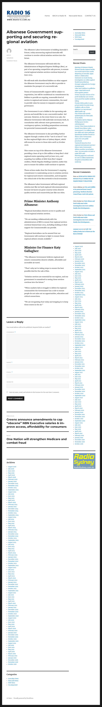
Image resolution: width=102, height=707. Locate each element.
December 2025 (13, 483)
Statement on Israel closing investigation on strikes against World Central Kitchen (85, 80)
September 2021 (13, 591)
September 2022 (13, 565)
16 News (9, 698)
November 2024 (13, 511)
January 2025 (12, 507)
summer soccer (78, 229)
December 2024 (13, 509)
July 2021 (11, 595)
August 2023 (12, 542)
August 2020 (12, 618)
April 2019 (11, 651)
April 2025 (11, 500)
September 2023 (13, 540)
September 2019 (13, 641)
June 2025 (11, 496)
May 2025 (11, 498)
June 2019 (11, 647)
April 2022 (11, 576)
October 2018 (12, 664)
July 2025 (11, 494)
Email (10, 372)
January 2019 (12, 658)
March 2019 (12, 654)
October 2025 (12, 488)
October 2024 (12, 513)
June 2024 (11, 521)
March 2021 (12, 603)
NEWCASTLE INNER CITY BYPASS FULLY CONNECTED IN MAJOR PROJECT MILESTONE (84, 179)
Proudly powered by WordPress (23, 698)
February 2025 (12, 504)
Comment (11, 332)
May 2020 (11, 624)
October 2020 (12, 614)
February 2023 (12, 555)
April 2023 (11, 551)
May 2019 (11, 649)
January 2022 (12, 582)
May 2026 (11, 473)
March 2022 (12, 578)
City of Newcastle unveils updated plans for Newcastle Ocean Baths (84, 116)
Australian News (12, 61)
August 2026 (12, 467)
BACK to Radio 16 (59, 16)
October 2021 (12, 588)
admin (9, 55)
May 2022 (11, 574)
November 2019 (13, 637)
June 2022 (11, 572)
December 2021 (13, 584)
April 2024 (11, 525)
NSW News (11, 683)
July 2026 (11, 469)
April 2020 (11, 626)
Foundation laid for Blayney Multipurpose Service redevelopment (83, 122)
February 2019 (12, 656)
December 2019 (13, 635)
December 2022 (13, 559)
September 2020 (13, 616)
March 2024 (12, 528)
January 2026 (12, 481)
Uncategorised (12, 685)
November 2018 (13, 662)
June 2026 (11, 471)
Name (9, 362)
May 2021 (11, 599)
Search (75, 49)
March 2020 (12, 628)
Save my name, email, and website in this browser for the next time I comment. (34, 392)
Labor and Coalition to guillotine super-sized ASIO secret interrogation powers (85, 90)
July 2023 (11, 544)
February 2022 (12, 580)
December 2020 (13, 609)
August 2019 (12, 643)
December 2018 (13, 660)
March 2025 (12, 502)
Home (47, 16)
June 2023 (11, 546)
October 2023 (12, 538)
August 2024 (12, 517)
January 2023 (12, 557)
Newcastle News (75, 16)
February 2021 (12, 605)
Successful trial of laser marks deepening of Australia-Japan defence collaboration (84, 74)
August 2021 (12, 593)
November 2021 (13, 586)
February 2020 (12, 630)
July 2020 (11, 620)
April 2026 (11, 475)
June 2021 (11, 597)
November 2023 (13, 536)
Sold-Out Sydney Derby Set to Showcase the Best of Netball (84, 231)
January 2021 (12, 607)
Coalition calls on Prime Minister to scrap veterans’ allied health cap (83, 109)
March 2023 (12, 553)
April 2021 (11, 601)
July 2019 (11, 645)
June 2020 (11, 622)
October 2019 (12, 639)
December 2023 (13, 534)
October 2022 (12, 563)
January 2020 (12, 633)
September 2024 (13, 515)
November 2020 (13, 612)
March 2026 (12, 477)
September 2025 (13, 490)
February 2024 (12, 530)
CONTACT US (90, 16)
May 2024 (11, 523)
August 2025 (12, 492)
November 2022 (13, 561)
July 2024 (11, 519)
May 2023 (11, 549)
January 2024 (12, 532)
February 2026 (12, 479)
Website (10, 382)
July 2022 (11, 570)
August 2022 (12, 567)
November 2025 (13, 486)
